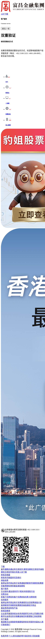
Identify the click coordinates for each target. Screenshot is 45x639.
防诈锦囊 (15, 616)
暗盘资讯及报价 (14, 578)
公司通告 (36, 614)
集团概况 (4, 622)
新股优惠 (25, 597)
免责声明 (4, 636)
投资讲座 (21, 614)
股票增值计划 (36, 602)
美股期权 (21, 586)
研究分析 (28, 614)
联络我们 (6, 625)
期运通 (9, 569)
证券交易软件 (17, 569)
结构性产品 (13, 608)
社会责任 (8, 616)
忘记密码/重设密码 (8, 591)
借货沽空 (26, 602)
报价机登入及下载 (19, 572)
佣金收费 (4, 580)
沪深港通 (19, 583)
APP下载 (4, 14)
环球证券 (12, 583)
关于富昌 (4, 619)
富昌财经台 (13, 614)
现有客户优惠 (15, 597)
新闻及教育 (5, 611)
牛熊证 (33, 605)
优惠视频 (32, 597)
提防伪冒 (34, 622)
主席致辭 (12, 622)
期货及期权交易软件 (31, 569)
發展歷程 (19, 622)
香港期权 (6, 586)
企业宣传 (4, 614)
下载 (3, 567)
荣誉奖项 (26, 622)
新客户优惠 (5, 597)
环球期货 (34, 583)
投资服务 (4, 600)
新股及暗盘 (5, 575)
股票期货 (19, 605)
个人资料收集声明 (16, 636)
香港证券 (4, 583)
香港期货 (26, 583)
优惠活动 (4, 594)
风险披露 (36, 636)
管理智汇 (30, 616)
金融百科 (23, 616)
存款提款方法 (29, 591)
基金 (16, 586)
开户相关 (20, 591)
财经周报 (38, 616)
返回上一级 (5, 29)
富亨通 (3, 569)
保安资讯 (28, 636)
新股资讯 (4, 578)
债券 (12, 586)
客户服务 (4, 589)
